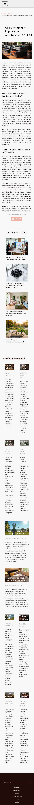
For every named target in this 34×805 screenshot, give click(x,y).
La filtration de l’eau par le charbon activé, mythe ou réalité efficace (15, 285)
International (17, 790)
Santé (17, 793)
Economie (17, 787)
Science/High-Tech (17, 796)
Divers (10, 13)
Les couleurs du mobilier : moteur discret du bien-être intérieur (16, 314)
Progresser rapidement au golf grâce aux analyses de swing (17, 533)
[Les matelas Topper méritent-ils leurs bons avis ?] (17, 575)
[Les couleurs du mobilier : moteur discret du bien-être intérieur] (17, 301)
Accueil (3, 13)
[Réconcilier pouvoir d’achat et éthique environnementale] (17, 329)
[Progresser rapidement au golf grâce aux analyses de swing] (17, 528)
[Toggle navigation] (5, 3)
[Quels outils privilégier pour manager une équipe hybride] (17, 246)
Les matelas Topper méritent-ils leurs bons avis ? (17, 580)
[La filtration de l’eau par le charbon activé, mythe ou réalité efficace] (17, 272)
